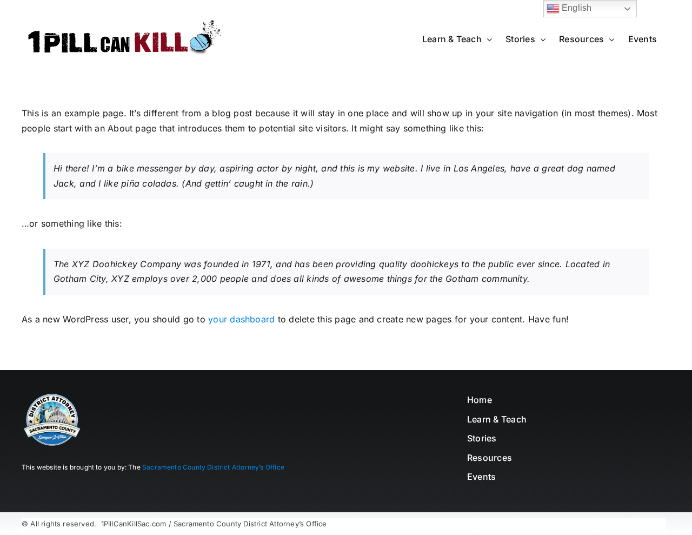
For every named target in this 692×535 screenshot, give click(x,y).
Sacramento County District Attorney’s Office (213, 467)
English (576, 7)
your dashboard (241, 319)
